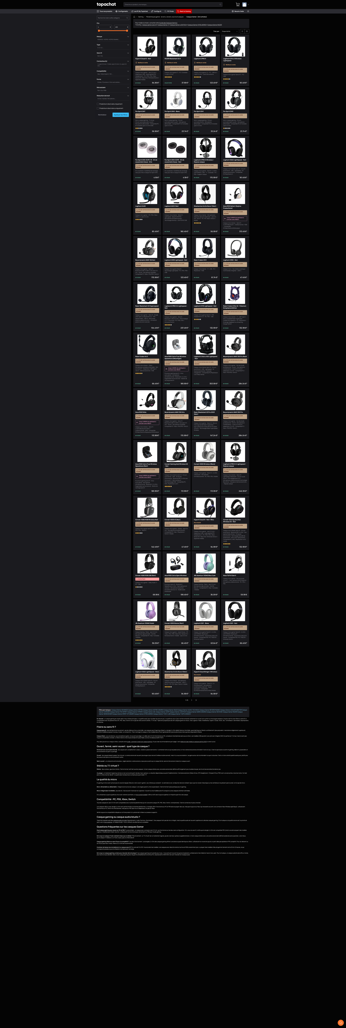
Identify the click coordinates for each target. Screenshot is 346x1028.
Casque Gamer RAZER (214, 25)
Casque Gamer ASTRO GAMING (153, 710)
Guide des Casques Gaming (168, 23)
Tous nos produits (106, 11)
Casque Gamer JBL (149, 712)
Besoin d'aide (239, 11)
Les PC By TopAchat (141, 11)
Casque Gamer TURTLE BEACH (181, 714)
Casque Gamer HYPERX (135, 712)
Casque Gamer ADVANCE (119, 710)
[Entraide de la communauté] (341, 1023)
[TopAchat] (106, 4)
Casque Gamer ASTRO (135, 710)
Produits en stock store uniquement (111, 108)
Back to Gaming (185, 11)
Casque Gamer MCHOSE (214, 712)
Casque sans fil (101, 730)
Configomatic (123, 11)
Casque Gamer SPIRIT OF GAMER (123, 714)
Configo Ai (157, 11)
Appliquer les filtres (120, 115)
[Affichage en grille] (247, 31)
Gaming (140, 16)
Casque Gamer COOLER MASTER (231, 710)
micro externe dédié (141, 794)
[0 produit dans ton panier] (238, 4)
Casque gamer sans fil (149, 25)
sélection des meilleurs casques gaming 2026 (194, 741)
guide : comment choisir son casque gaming (139, 741)
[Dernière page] (196, 700)
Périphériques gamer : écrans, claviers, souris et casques (165, 16)
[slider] (99, 31)
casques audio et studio (120, 820)
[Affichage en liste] (242, 31)
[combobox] (245, 4)
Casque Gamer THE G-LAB (161, 714)
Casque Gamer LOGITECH (178, 25)
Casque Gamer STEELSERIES (197, 25)
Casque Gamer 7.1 (163, 25)
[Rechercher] (220, 4)
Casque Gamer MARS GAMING (196, 712)
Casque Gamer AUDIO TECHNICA (188, 710)
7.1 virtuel (99, 773)
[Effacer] (127, 18)
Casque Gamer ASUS (170, 710)
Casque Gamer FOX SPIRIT (118, 712)
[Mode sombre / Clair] (248, 11)
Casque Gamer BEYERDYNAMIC (210, 710)
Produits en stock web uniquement (110, 104)
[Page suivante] (191, 700)
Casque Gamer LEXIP (162, 712)
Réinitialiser (102, 115)
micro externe (108, 822)
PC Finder (170, 11)
